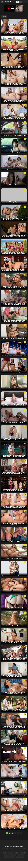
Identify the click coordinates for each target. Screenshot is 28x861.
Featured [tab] (4, 16)
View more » (24, 12)
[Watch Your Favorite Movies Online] (8, 2)
